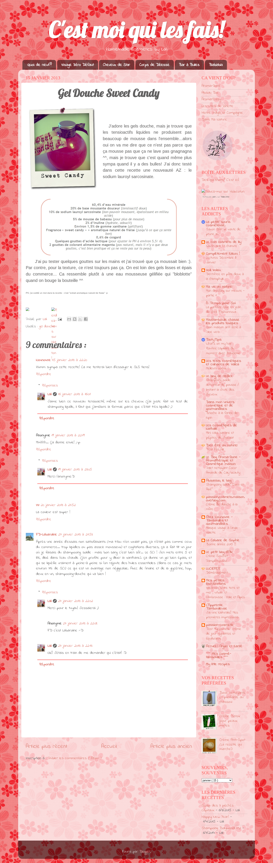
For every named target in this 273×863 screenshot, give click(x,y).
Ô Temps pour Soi (221, 303)
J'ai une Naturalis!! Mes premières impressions (222, 615)
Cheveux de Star (116, 65)
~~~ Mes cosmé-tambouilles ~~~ (218, 655)
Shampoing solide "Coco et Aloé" (225, 487)
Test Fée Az (215, 449)
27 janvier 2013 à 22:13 (75, 646)
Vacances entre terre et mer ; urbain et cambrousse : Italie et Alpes (225, 592)
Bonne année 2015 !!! (221, 544)
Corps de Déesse (154, 65)
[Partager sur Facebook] (86, 319)
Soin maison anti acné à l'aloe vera (223, 330)
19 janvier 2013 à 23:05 (75, 469)
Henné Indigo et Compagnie (222, 113)
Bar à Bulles (189, 65)
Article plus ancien (171, 746)
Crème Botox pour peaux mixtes (229, 721)
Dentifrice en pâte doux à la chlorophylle (225, 276)
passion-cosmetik (219, 625)
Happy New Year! (215, 817)
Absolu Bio (210, 93)
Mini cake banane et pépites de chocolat (220, 435)
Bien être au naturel (221, 445)
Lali (50, 394)
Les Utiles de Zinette (217, 106)
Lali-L (214, 197)
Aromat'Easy (211, 99)
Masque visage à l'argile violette (222, 530)
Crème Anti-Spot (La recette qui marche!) (232, 744)
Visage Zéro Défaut (77, 65)
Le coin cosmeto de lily (223, 242)
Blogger (144, 851)
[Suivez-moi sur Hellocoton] (223, 191)
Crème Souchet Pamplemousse (217, 558)
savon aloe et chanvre (221, 246)
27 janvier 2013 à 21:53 (75, 534)
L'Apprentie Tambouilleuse (216, 606)
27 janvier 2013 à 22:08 (80, 623)
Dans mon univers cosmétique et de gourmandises (220, 405)
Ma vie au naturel (219, 287)
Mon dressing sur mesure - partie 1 (225, 293)
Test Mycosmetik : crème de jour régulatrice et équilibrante (223, 633)
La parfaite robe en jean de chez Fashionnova (223, 310)
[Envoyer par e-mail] (69, 319)
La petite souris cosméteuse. (218, 223)
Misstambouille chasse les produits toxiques (223, 321)
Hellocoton (225, 197)
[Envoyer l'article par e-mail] (59, 319)
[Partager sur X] (80, 319)
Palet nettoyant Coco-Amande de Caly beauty (223, 470)
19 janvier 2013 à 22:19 (68, 435)
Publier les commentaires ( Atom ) (75, 758)
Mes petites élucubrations (216, 582)
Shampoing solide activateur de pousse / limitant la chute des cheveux (222, 387)
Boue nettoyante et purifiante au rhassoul (232, 697)
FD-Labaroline (46, 534)
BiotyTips (213, 339)
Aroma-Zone (211, 86)
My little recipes (218, 664)
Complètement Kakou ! (223, 254)
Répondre (43, 374)
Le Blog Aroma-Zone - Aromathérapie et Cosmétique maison (223, 460)
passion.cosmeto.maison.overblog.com (225, 498)
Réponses (50, 385)
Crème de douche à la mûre (221, 507)
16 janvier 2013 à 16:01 (74, 394)
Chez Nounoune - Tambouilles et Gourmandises (219, 520)
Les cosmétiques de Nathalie (221, 427)
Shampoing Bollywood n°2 (221, 828)
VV (37, 505)
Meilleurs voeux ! (217, 368)
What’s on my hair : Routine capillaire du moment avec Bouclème (223, 348)
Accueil (109, 746)
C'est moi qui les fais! (136, 29)
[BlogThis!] (75, 319)
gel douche (47, 326)
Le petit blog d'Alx (219, 552)
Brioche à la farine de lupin (222, 415)
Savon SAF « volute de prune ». (223, 232)
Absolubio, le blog (218, 480)
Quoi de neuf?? (40, 65)
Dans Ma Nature (214, 119)
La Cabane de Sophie (223, 540)
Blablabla (216, 65)
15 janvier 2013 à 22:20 (69, 360)
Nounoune (43, 360)
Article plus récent (46, 746)
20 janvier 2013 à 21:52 (58, 505)
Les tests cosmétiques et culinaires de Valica (223, 362)
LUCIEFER (213, 568)
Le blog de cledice (219, 376)
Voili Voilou (213, 270)
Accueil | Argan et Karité (224, 646)
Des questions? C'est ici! (220, 180)
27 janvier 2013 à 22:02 (75, 601)
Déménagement (217, 572)
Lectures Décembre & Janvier (221, 260)
